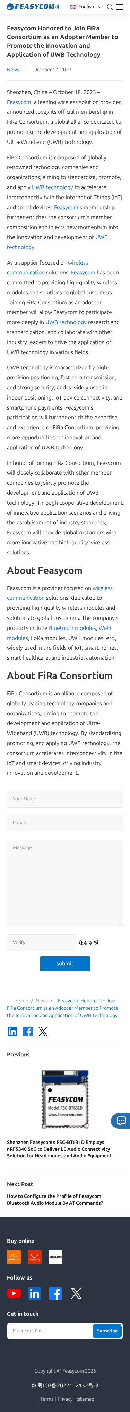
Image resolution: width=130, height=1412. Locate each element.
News (13, 70)
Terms (46, 1399)
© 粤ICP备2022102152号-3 (65, 1385)
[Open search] (110, 7)
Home (21, 1001)
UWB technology (52, 187)
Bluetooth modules (72, 628)
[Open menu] (119, 7)
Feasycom (19, 102)
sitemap (85, 1399)
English (86, 7)
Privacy (65, 1399)
